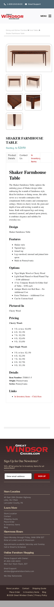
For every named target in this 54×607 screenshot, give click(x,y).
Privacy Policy (41, 595)
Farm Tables (34, 30)
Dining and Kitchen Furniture (17, 30)
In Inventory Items (35, 158)
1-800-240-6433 (12, 561)
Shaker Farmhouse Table (15, 33)
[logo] (12, 14)
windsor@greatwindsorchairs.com (19, 571)
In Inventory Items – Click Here (28, 396)
